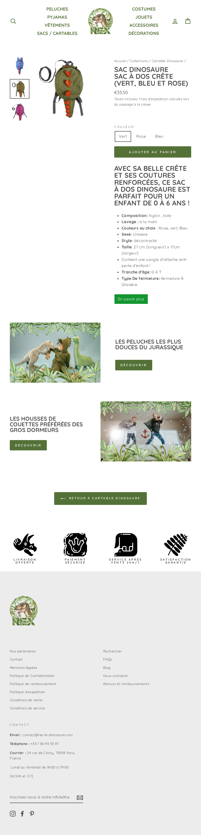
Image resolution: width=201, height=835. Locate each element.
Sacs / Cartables (57, 33)
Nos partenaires (23, 651)
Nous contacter (115, 675)
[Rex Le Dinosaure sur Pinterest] (32, 813)
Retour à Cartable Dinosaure (103, 498)
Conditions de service (27, 708)
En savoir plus (131, 298)
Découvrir (133, 365)
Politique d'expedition (27, 692)
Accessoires (143, 25)
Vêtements (57, 25)
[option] (65, 88)
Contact (16, 659)
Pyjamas (57, 17)
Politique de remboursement (33, 684)
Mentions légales (23, 667)
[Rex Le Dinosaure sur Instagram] (13, 813)
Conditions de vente (26, 700)
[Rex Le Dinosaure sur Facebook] (22, 813)
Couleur (124, 127)
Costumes (144, 9)
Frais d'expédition (153, 99)
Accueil (120, 61)
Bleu (159, 136)
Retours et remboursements (126, 684)
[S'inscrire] (80, 797)
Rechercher (112, 651)
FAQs (107, 659)
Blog (107, 667)
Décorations (143, 33)
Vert (123, 136)
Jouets (143, 17)
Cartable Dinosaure (167, 61)
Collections (139, 61)
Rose (141, 136)
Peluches (57, 9)
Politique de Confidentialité (32, 675)
